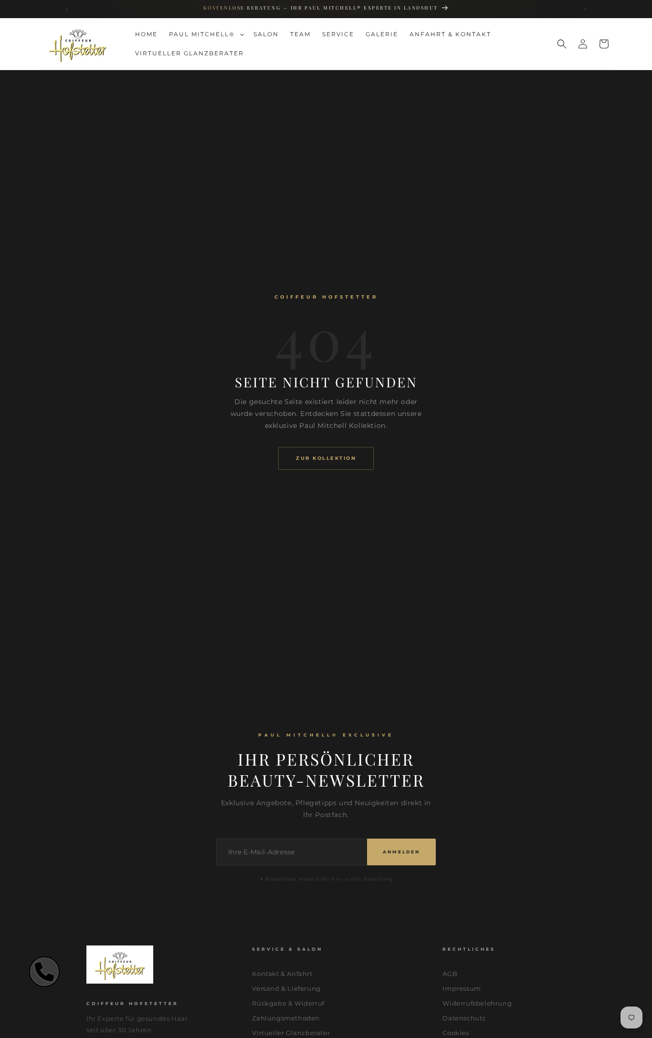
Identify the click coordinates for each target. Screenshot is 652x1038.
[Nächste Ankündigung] (585, 9)
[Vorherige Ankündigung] (67, 9)
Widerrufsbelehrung (477, 1003)
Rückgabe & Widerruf (288, 1003)
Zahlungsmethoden (286, 1018)
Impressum (461, 988)
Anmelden (401, 851)
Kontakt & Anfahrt (282, 973)
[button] (205, 34)
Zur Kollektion (326, 458)
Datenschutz (464, 1018)
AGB (449, 973)
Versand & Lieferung (286, 988)
